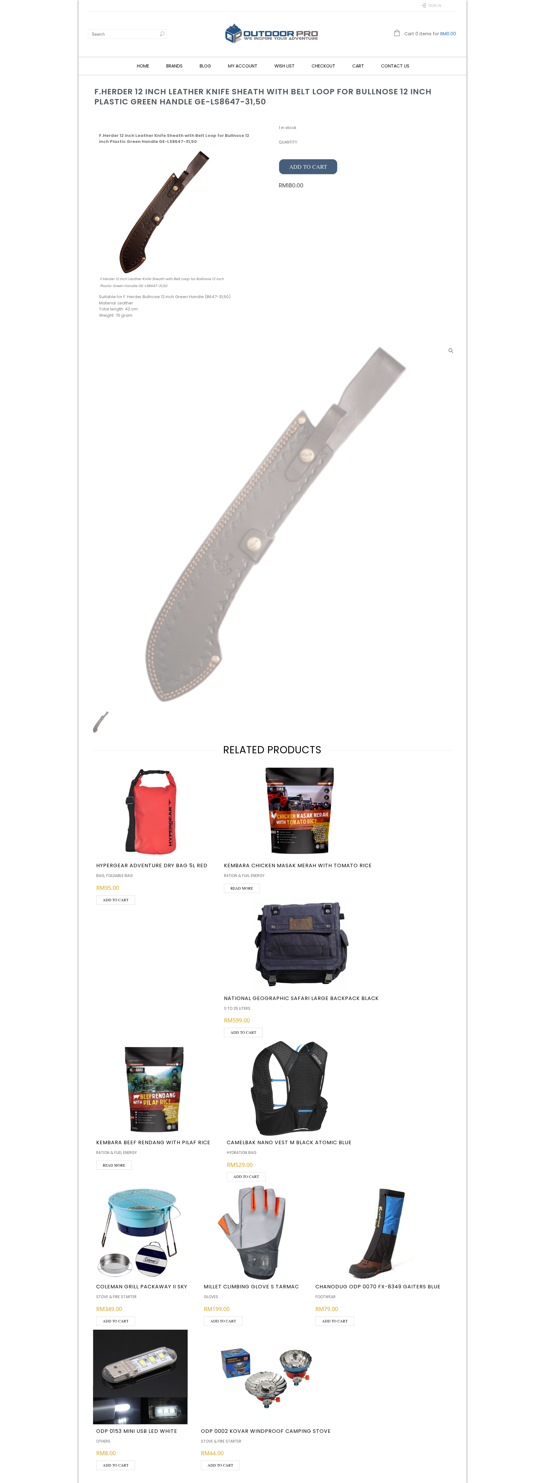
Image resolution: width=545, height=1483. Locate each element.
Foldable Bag (119, 875)
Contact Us (395, 66)
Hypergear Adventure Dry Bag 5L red (152, 865)
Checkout (323, 66)
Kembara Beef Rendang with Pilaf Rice (153, 1142)
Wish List (284, 66)
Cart (358, 66)
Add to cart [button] (115, 899)
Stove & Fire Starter (116, 1296)
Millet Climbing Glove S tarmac (251, 1286)
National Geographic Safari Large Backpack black (301, 998)
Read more (242, 888)
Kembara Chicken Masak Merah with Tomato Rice (298, 865)
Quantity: (288, 142)
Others (103, 1441)
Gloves (211, 1296)
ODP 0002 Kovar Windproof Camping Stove (266, 1431)
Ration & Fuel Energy (244, 875)
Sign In (434, 5)
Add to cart (308, 166)
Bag (100, 875)
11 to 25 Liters (237, 1008)
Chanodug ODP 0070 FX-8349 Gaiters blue (378, 1286)
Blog (205, 66)
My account (242, 66)
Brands (174, 66)
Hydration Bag (241, 1152)
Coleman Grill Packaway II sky (141, 1286)
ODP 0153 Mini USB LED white (136, 1431)
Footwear (325, 1296)
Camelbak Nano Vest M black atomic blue (289, 1142)
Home (143, 66)
